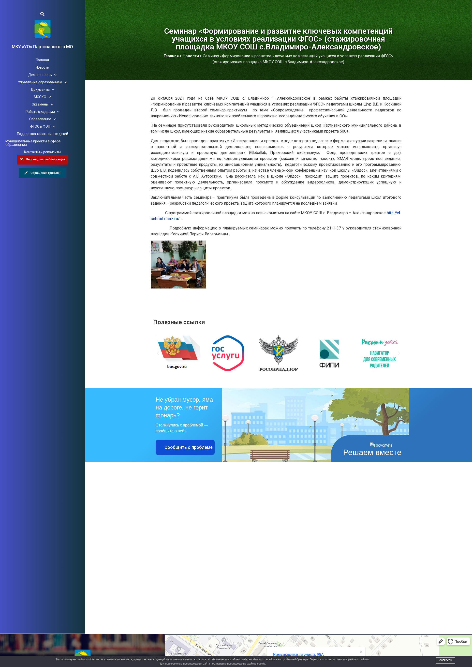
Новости (42, 67)
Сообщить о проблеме (188, 447)
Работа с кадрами (40, 112)
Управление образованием (40, 82)
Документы (40, 89)
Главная (42, 60)
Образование (40, 119)
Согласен (445, 660)
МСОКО (40, 97)
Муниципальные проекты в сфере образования (33, 143)
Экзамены (40, 104)
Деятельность (40, 75)
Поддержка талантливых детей (42, 134)
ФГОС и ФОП (40, 126)
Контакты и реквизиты (42, 152)
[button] (42, 14)
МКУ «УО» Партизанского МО (42, 46)
